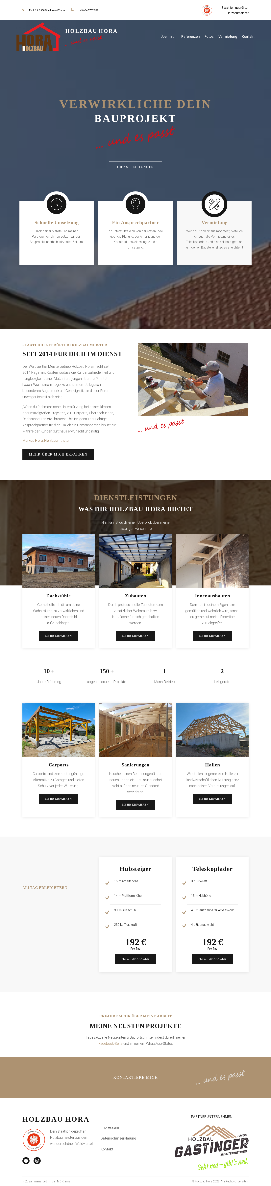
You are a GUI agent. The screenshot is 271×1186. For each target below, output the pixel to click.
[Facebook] (26, 1160)
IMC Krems (63, 1181)
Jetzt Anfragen (212, 959)
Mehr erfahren (58, 636)
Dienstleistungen (135, 167)
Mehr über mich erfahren (58, 454)
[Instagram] (37, 1160)
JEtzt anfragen (135, 959)
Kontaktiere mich (135, 1077)
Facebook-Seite (110, 1043)
